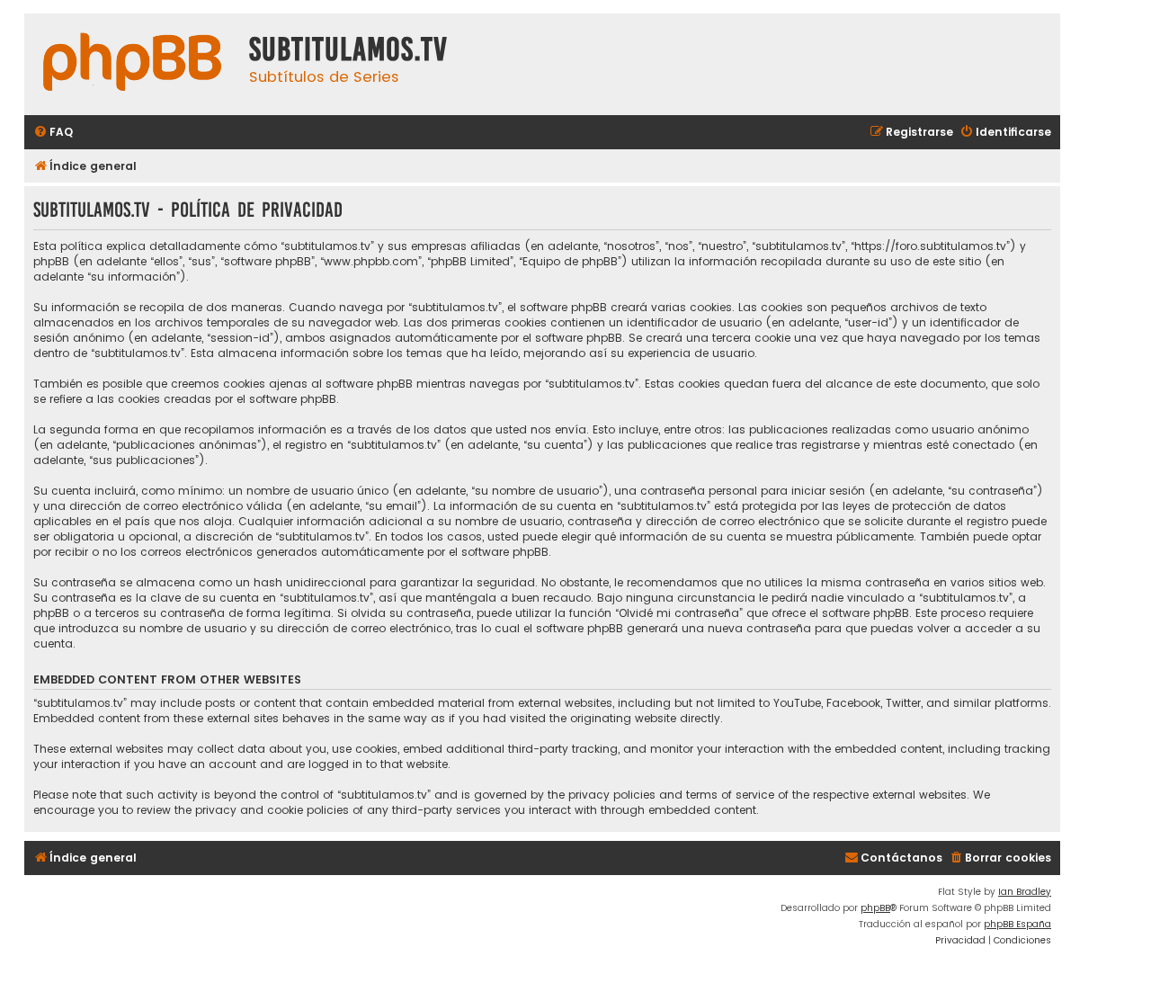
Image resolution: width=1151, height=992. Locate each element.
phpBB (875, 908)
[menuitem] (53, 133)
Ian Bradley (1024, 891)
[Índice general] (132, 64)
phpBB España (1017, 924)
